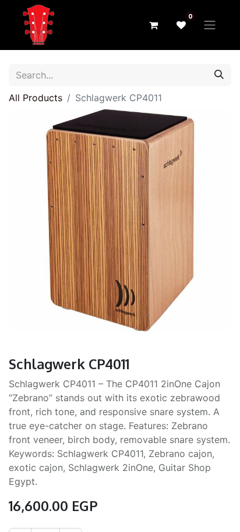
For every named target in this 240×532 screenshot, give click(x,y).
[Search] (219, 75)
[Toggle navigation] (209, 25)
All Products (35, 97)
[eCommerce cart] (153, 25)
